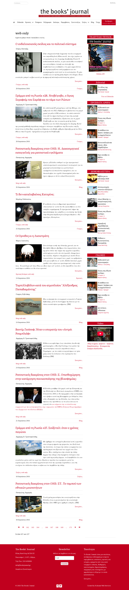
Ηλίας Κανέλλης (102, 245)
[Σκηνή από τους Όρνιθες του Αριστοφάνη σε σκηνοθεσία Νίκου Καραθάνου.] (28, 253)
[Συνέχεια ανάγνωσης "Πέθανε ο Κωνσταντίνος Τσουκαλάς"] (92, 241)
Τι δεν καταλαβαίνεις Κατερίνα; (34, 194)
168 (57, 527)
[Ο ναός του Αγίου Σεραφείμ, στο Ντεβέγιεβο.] (28, 114)
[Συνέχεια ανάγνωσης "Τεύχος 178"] (100, 55)
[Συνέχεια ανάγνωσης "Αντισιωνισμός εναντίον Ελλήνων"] (92, 190)
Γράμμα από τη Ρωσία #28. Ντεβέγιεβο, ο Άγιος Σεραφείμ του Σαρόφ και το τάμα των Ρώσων (44, 97)
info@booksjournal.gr (23, 565)
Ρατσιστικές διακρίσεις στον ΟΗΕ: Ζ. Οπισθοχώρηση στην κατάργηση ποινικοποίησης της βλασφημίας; (47, 377)
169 (62, 527)
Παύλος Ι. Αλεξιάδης (104, 112)
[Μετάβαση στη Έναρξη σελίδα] (19, 527)
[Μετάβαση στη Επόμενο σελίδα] (75, 527)
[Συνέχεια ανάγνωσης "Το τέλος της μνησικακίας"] (92, 89)
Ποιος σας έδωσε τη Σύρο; (104, 119)
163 (32, 527)
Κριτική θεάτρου (21, 274)
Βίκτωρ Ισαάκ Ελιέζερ (104, 233)
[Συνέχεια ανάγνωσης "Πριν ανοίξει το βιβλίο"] (92, 158)
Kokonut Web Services (103, 586)
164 (38, 527)
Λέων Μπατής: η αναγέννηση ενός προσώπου (104, 201)
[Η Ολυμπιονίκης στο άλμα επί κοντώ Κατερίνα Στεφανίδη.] (28, 212)
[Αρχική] (15, 22)
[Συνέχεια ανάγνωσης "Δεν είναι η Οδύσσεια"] (92, 310)
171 (70, 527)
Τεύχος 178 (100, 74)
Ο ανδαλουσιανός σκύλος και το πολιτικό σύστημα (45, 44)
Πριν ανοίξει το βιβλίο (103, 156)
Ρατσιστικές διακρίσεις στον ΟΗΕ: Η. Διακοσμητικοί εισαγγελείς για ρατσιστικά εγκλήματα (47, 150)
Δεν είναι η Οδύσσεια (102, 309)
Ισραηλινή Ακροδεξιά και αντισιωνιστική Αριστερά (103, 227)
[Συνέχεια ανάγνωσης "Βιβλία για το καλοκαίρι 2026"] (92, 178)
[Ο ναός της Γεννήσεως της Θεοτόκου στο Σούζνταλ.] (28, 447)
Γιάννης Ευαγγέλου (103, 206)
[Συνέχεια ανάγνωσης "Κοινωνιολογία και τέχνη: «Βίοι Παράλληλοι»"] (92, 146)
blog (17, 183)
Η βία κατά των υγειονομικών (103, 108)
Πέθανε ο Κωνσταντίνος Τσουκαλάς (103, 240)
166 (46, 527)
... (42, 527)
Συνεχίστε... (79, 81)
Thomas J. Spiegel (103, 137)
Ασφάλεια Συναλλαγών (23, 569)
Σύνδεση (112, 3)
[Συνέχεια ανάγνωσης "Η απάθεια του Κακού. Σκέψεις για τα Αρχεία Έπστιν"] (92, 133)
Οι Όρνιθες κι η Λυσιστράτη (32, 236)
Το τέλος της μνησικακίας (103, 88)
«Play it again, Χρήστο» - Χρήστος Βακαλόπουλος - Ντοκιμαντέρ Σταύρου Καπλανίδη (100, 346)
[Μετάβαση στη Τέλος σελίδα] (79, 527)
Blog (80, 187)
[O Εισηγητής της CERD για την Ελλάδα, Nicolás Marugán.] (28, 504)
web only (25, 84)
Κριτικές (79, 278)
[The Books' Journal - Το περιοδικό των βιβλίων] (64, 12)
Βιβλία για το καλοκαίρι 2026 (103, 177)
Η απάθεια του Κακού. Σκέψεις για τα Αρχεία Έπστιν (105, 132)
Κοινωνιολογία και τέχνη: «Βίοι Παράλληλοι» (105, 145)
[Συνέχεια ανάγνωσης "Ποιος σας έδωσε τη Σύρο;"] (92, 121)
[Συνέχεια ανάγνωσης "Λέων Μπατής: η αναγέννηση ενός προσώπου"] (92, 202)
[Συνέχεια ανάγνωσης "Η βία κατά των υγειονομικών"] (92, 109)
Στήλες (18, 472)
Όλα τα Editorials (107, 96)
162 (27, 527)
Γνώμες (18, 84)
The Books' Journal (103, 92)
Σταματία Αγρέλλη (103, 312)
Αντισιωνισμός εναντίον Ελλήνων (105, 188)
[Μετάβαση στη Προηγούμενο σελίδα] (23, 527)
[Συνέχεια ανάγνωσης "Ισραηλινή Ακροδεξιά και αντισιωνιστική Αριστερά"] (92, 228)
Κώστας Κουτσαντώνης (104, 149)
